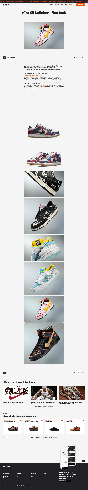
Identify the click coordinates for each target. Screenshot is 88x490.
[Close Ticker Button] (84, 1)
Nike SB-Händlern (27, 87)
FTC (44, 70)
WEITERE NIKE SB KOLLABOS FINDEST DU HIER (33, 75)
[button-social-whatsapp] (80, 57)
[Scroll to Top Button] (83, 461)
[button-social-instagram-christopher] (74, 57)
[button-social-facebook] (78, 57)
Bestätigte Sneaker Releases (19, 415)
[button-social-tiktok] (82, 57)
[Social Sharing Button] (4, 57)
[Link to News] (8, 4)
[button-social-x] (84, 57)
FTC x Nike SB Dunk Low (28, 96)
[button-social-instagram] (76, 57)
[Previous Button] (4, 437)
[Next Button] (7, 437)
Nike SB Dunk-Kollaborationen (45, 85)
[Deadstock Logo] (5, 4)
